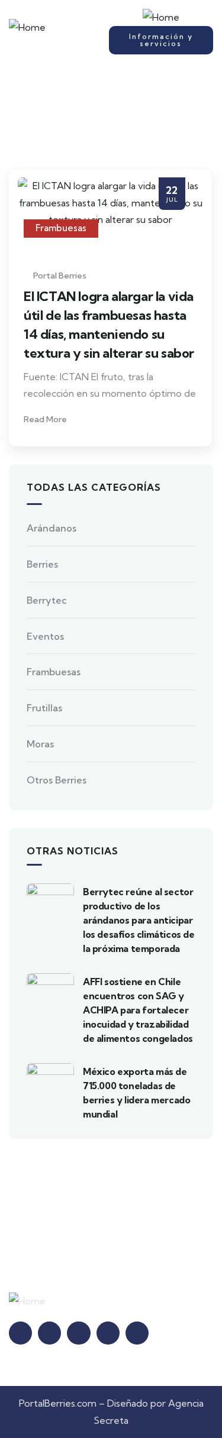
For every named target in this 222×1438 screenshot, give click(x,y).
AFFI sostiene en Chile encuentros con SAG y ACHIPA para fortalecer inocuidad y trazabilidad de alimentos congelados (138, 1010)
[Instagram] (49, 1333)
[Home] (27, 27)
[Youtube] (78, 1333)
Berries (42, 564)
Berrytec (47, 600)
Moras (40, 744)
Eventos (45, 636)
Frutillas (44, 708)
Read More (46, 419)
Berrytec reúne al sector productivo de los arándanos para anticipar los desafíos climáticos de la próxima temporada (139, 920)
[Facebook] (20, 1333)
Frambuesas (61, 228)
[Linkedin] (108, 1333)
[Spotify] (137, 1333)
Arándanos (51, 528)
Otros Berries (56, 780)
